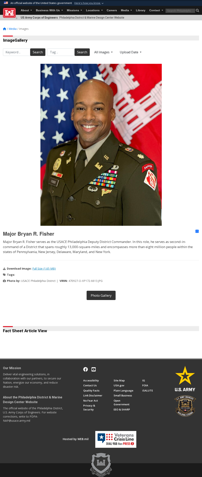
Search (38, 52)
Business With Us (48, 10)
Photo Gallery (101, 295)
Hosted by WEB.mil (76, 439)
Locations (93, 10)
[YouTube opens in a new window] (94, 369)
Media (125, 10)
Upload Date (129, 52)
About (25, 10)
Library (140, 10)
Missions (73, 10)
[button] (89, 3)
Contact (155, 10)
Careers (112, 10)
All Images (102, 52)
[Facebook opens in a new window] (85, 369)
